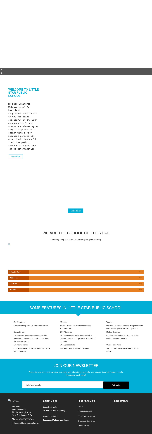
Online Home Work (85, 411)
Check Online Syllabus (86, 416)
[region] (76, 44)
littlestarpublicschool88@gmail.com (27, 423)
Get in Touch (76, 210)
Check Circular (83, 425)
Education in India (50, 407)
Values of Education (50, 416)
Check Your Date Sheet (86, 421)
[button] (76, 69)
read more (15, 156)
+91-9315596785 (26, 419)
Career (80, 406)
